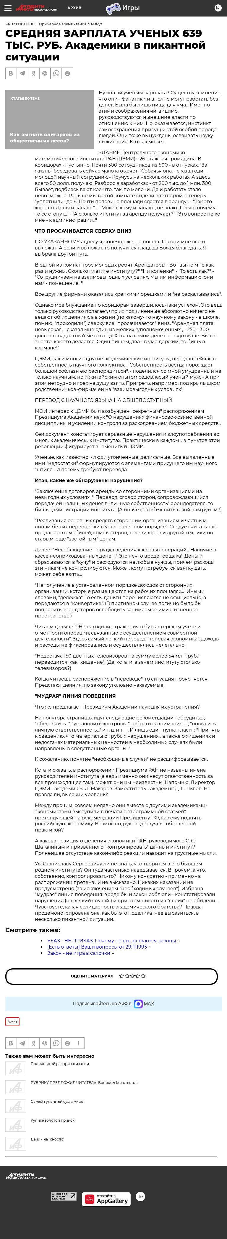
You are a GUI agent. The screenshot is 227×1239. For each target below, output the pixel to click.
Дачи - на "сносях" (47, 1139)
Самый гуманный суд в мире (57, 1101)
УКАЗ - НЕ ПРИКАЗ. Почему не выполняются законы (111, 941)
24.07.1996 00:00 (19, 24)
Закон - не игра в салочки (78, 953)
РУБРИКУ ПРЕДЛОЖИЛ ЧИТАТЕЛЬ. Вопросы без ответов (84, 1082)
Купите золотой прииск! (53, 1120)
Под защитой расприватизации (60, 1063)
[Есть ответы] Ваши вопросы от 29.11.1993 (97, 947)
